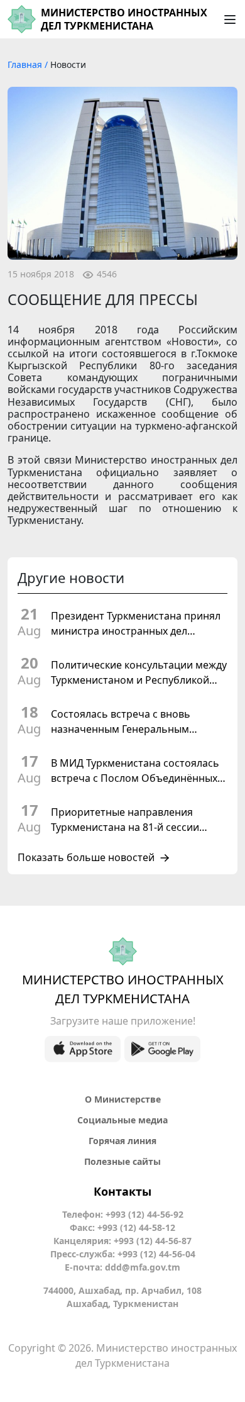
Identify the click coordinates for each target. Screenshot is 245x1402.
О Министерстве (123, 1099)
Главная (26, 64)
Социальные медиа (122, 1120)
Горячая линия (122, 1141)
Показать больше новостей (86, 858)
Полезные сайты (122, 1161)
